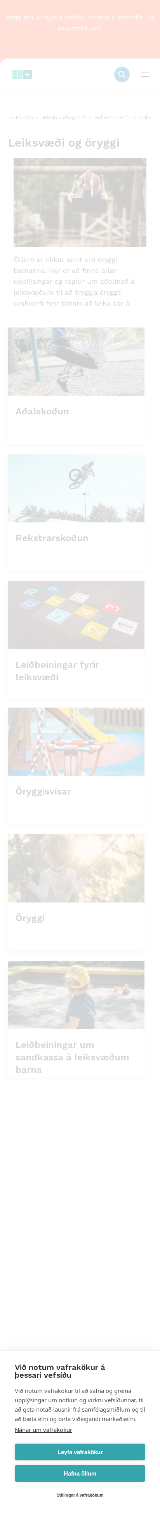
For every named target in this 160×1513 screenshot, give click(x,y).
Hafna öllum (80, 1473)
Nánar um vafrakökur (43, 1429)
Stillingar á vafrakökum (80, 1495)
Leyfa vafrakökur (80, 1452)
